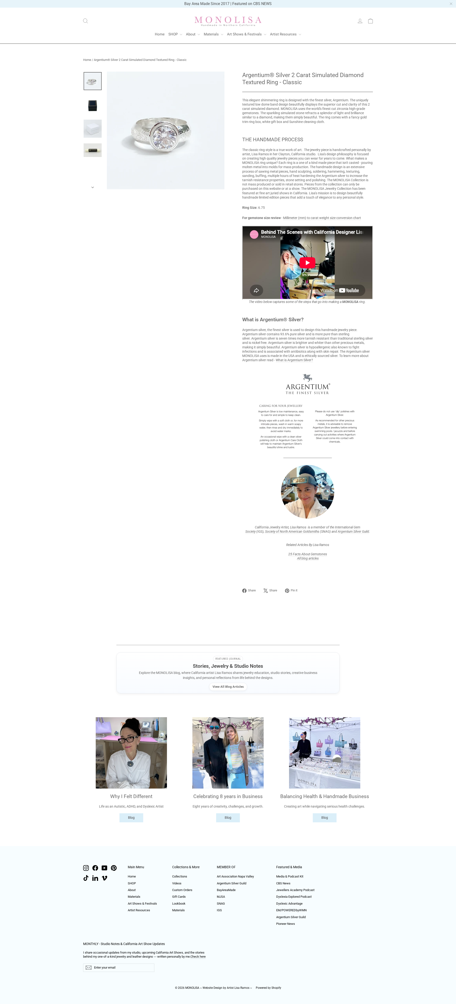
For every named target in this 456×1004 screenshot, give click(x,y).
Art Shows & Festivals (245, 34)
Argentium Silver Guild (353, 531)
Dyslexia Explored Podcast (294, 896)
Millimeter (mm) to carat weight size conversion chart (322, 218)
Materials (212, 34)
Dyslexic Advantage (289, 903)
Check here (198, 956)
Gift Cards (179, 896)
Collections (179, 876)
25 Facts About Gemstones (307, 554)
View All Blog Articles (228, 687)
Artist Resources (284, 34)
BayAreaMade (226, 890)
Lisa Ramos (298, 527)
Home (160, 34)
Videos (176, 883)
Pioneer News (285, 924)
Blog (131, 817)
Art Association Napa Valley (235, 876)
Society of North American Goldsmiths (292, 531)
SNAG (221, 903)
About (191, 34)
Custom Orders (182, 890)
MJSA (221, 896)
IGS (219, 910)
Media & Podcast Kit (289, 876)
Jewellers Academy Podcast (295, 890)
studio (310, 154)
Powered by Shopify (268, 987)
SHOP (173, 34)
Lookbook (178, 903)
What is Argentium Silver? (294, 360)
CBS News (283, 883)
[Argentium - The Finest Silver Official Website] (307, 384)
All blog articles (308, 558)
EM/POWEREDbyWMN (291, 910)
